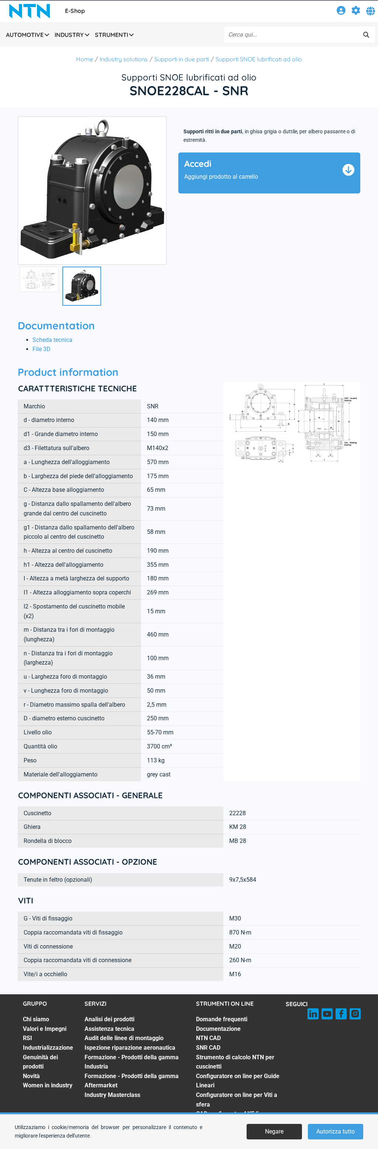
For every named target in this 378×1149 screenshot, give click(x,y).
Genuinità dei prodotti (40, 1062)
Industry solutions (124, 59)
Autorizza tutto (335, 1131)
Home (84, 59)
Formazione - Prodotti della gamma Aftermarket (132, 1081)
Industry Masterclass (112, 1094)
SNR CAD (208, 1047)
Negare (274, 1131)
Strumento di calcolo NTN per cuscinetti (235, 1062)
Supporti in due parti (181, 59)
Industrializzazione (48, 1047)
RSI (27, 1038)
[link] (341, 11)
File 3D (41, 349)
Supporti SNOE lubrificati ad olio (259, 59)
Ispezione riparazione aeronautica (130, 1047)
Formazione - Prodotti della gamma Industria (132, 1062)
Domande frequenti (221, 1019)
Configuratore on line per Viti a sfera (236, 1099)
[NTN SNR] (29, 11)
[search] (366, 35)
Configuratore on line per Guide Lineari (237, 1081)
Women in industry (47, 1085)
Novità (31, 1076)
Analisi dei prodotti (109, 1019)
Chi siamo (36, 1019)
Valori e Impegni (44, 1028)
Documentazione (218, 1028)
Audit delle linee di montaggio (124, 1038)
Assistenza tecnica (109, 1028)
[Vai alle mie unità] (355, 11)
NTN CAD (208, 1038)
